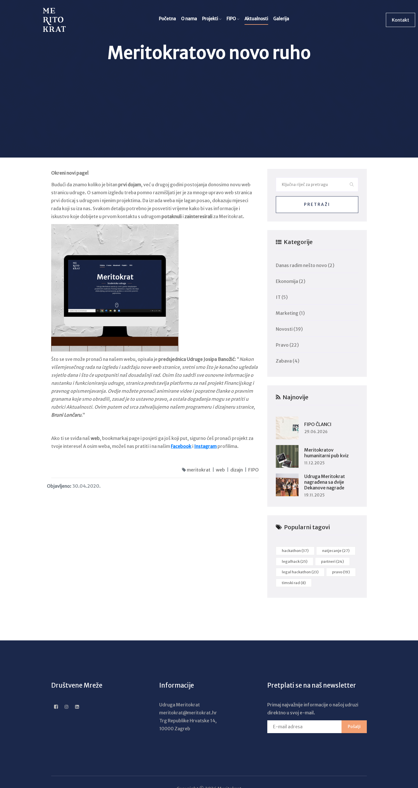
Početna (167, 18)
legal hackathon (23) (300, 572)
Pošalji (354, 726)
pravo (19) (341, 572)
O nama (189, 18)
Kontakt (400, 20)
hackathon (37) (295, 550)
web (220, 470)
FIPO (232, 18)
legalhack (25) (294, 561)
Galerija (281, 18)
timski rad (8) (294, 582)
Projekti (210, 18)
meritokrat (198, 470)
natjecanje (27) (335, 550)
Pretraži (317, 204)
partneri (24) (332, 561)
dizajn (236, 470)
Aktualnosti (256, 18)
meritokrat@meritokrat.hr (188, 712)
